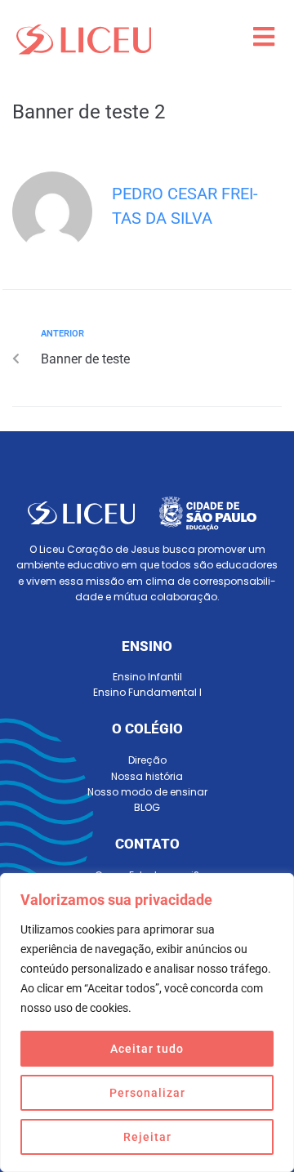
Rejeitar (147, 1136)
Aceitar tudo (147, 1048)
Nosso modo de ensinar (147, 792)
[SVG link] (83, 40)
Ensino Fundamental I (147, 692)
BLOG (147, 807)
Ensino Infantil (147, 677)
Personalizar (147, 1092)
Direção (147, 760)
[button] (263, 37)
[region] (147, 1022)
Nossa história (147, 776)
